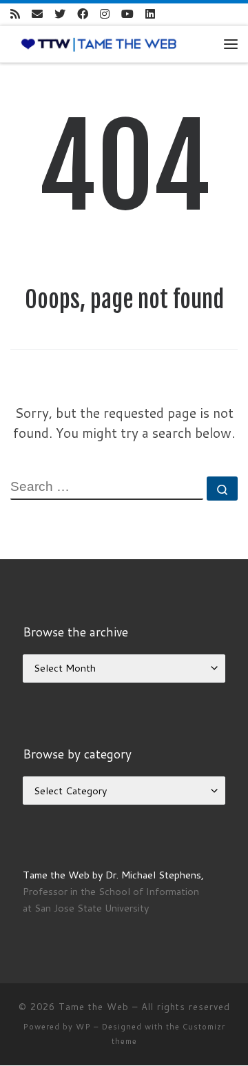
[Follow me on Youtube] (127, 14)
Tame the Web (94, 1006)
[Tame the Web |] (98, 43)
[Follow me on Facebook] (82, 14)
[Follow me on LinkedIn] (150, 14)
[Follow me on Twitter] (59, 14)
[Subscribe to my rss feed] (15, 14)
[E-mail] (37, 14)
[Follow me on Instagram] (105, 14)
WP (83, 1026)
